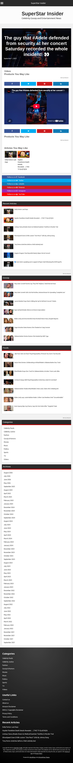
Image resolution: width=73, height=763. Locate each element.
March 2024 (8, 538)
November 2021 (9, 635)
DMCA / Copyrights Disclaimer (12, 710)
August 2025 (8, 490)
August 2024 (8, 521)
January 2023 (8, 587)
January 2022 (8, 628)
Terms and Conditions (10, 717)
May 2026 (7, 483)
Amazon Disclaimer (9, 706)
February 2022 (9, 625)
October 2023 (8, 556)
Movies (6, 442)
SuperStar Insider (38, 3)
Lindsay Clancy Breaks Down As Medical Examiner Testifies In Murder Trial (28, 734)
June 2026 (7, 479)
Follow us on (16, 177)
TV (5, 456)
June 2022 (7, 611)
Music (6, 445)
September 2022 (9, 601)
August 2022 (8, 604)
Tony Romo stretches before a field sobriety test (19, 741)
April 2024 (7, 535)
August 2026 (8, 473)
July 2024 (7, 525)
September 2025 (9, 486)
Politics (6, 449)
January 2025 (8, 504)
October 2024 (8, 514)
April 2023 (7, 576)
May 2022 (7, 615)
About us (5, 703)
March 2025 (8, 497)
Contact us (6, 699)
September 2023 (9, 559)
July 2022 (7, 608)
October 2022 (8, 597)
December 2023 (9, 549)
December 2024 (9, 507)
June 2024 (7, 528)
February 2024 (9, 542)
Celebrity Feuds (9, 428)
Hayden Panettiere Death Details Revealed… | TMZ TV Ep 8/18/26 (25, 730)
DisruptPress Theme (44, 757)
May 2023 (7, 573)
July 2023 (7, 566)
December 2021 (9, 632)
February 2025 (9, 500)
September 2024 (9, 518)
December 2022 (9, 590)
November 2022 (9, 594)
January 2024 (8, 545)
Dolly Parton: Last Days (10, 727)
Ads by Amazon (64, 77)
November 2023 (9, 552)
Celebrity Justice (9, 431)
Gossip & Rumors (10, 438)
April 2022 (7, 618)
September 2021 (9, 642)
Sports (6, 452)
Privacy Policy (7, 713)
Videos (7, 71)
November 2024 (9, 511)
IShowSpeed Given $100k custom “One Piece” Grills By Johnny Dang (25, 737)
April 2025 (7, 493)
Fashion (6, 435)
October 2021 (8, 639)
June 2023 (7, 570)
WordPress (32, 757)
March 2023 (8, 580)
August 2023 (8, 563)
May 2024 (7, 531)
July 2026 (7, 476)
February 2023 (9, 583)
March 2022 (8, 621)
